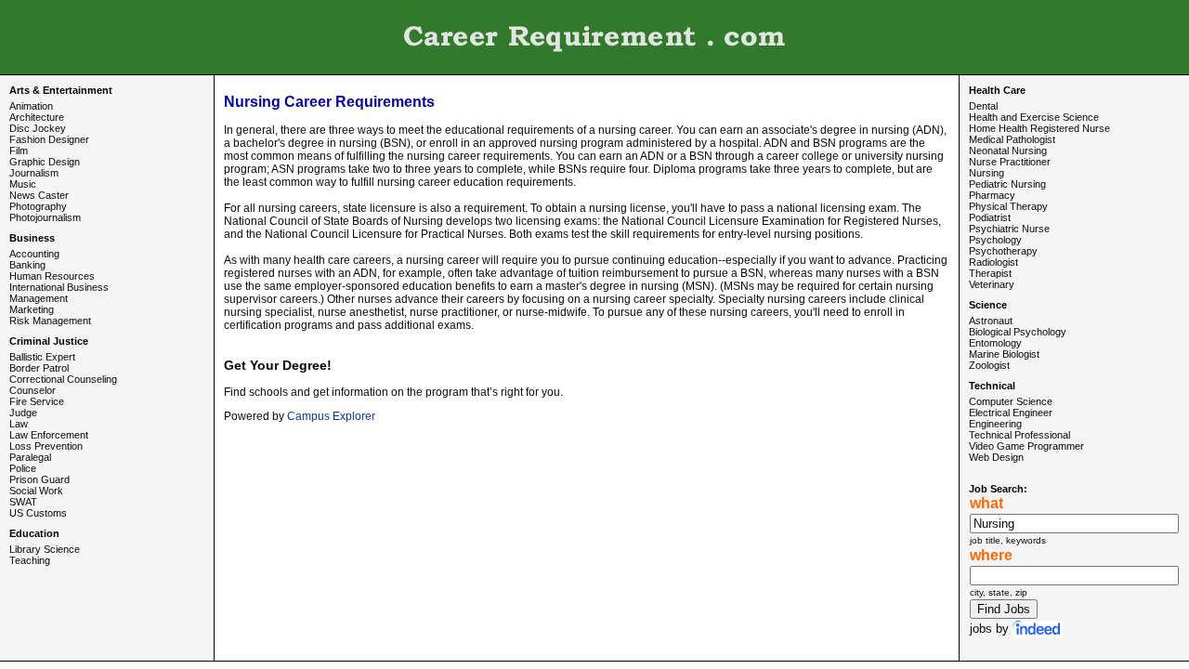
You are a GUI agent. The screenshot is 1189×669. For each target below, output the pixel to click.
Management (38, 298)
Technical (992, 385)
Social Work (36, 490)
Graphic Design (44, 161)
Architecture (36, 117)
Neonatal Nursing (1008, 150)
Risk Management (50, 320)
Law (18, 423)
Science (988, 304)
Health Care (997, 90)
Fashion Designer (49, 139)
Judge (23, 412)
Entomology (995, 342)
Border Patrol (39, 368)
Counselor (32, 390)
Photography (38, 206)
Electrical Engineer (1010, 412)
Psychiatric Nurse (1009, 228)
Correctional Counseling (63, 379)
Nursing (986, 172)
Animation (31, 106)
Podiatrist (990, 217)
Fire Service (36, 401)
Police (22, 468)
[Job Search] (1038, 629)
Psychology (995, 239)
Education (34, 533)
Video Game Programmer (1026, 446)
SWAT (23, 501)
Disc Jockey (37, 128)
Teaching (29, 560)
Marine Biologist (1004, 354)
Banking (27, 264)
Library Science (44, 549)
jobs (981, 629)
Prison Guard (39, 479)
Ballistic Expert (42, 356)
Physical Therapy (1008, 206)
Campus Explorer (331, 416)
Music (22, 184)
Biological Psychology (1017, 331)
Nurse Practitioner (1010, 161)
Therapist (990, 273)
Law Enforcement (48, 434)
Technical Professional (1019, 434)
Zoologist (989, 365)
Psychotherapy (1003, 250)
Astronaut (991, 320)
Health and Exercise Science (1034, 117)
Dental (983, 106)
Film (18, 150)
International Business (59, 287)
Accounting (34, 253)
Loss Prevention (46, 446)
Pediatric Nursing (1007, 184)
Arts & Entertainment (60, 90)
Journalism (34, 172)
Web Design (996, 457)
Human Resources (52, 276)
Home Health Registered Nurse (1039, 128)
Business (32, 237)
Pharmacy (992, 195)
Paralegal (30, 457)
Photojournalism (45, 217)
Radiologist (993, 262)
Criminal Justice (48, 341)
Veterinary (991, 284)
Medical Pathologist (1012, 139)
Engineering (995, 423)
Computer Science (1010, 401)
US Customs (38, 512)
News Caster (39, 195)
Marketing (31, 309)
